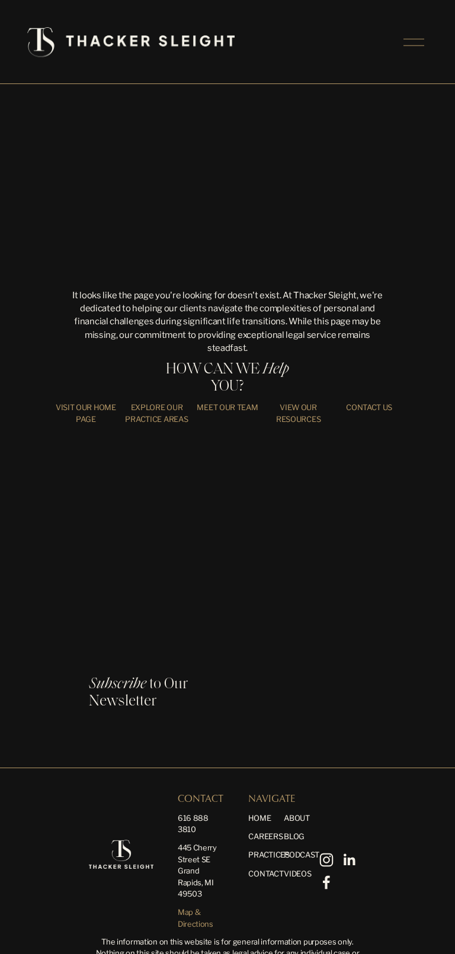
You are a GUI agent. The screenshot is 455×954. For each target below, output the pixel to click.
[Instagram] (326, 860)
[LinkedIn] (349, 860)
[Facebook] (326, 882)
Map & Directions (195, 918)
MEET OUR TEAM (227, 407)
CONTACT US (369, 407)
